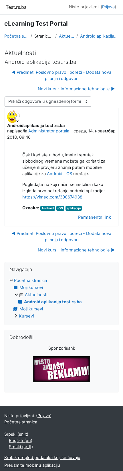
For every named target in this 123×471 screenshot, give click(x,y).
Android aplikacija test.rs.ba (99, 36)
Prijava (108, 6)
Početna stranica (16, 36)
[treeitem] (61, 299)
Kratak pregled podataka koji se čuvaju (42, 457)
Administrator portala (48, 131)
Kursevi (26, 316)
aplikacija (74, 208)
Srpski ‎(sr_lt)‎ (16, 434)
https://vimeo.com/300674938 (52, 197)
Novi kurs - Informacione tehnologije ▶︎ (76, 88)
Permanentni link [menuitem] (94, 217)
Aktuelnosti (66, 36)
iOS (69, 173)
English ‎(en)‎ (20, 440)
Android (54, 173)
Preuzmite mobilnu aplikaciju (32, 465)
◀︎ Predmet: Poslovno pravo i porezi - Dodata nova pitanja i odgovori (61, 75)
